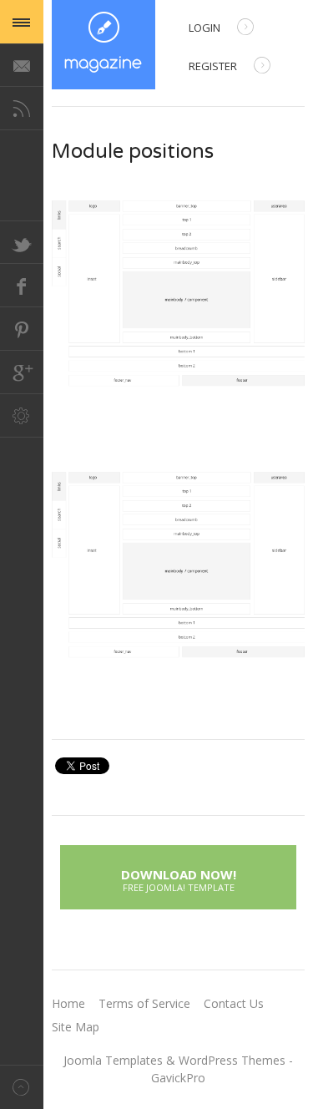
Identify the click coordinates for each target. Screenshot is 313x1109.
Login (204, 27)
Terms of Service (144, 1003)
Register (213, 65)
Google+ (21, 372)
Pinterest (21, 329)
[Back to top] (21, 1087)
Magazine (103, 44)
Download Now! (178, 878)
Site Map (75, 1027)
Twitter (21, 242)
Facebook (21, 285)
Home (68, 1003)
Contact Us (234, 1003)
